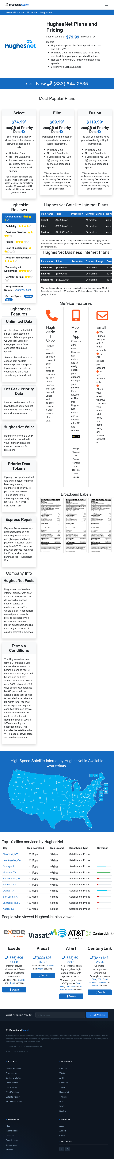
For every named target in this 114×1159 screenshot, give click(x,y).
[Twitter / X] (67, 1149)
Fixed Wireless (12, 1092)
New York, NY (10, 854)
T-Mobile (63, 1096)
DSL (62, 986)
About (61, 1126)
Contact (62, 1135)
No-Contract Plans (14, 1101)
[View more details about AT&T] (71, 933)
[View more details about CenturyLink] (100, 933)
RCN (61, 1101)
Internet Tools (12, 1130)
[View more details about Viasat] (42, 933)
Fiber (78, 983)
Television (70, 986)
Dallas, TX (8, 890)
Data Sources (12, 1140)
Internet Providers (13, 1068)
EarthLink (63, 1068)
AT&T (61, 1077)
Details (15, 989)
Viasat (62, 1087)
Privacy (8, 1051)
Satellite (28, 296)
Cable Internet (12, 1082)
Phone (8, 299)
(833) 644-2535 (57, 83)
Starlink (62, 1111)
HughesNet (64, 1092)
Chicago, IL (9, 866)
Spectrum (63, 1082)
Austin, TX (8, 908)
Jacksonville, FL (11, 902)
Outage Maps (12, 1144)
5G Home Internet (71, 988)
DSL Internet (11, 1087)
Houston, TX (9, 872)
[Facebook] (61, 1149)
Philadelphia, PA (12, 878)
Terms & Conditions (21, 1051)
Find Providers (98, 1014)
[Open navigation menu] (106, 4)
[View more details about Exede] (14, 933)
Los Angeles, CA (12, 860)
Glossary (10, 1135)
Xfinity (62, 1073)
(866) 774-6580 (23, 290)
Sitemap (9, 1149)
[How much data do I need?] (23, 131)
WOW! (62, 1106)
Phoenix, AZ (9, 884)
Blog (8, 1126)
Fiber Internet (11, 1073)
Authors (62, 1130)
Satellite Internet (13, 1096)
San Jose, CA (10, 896)
